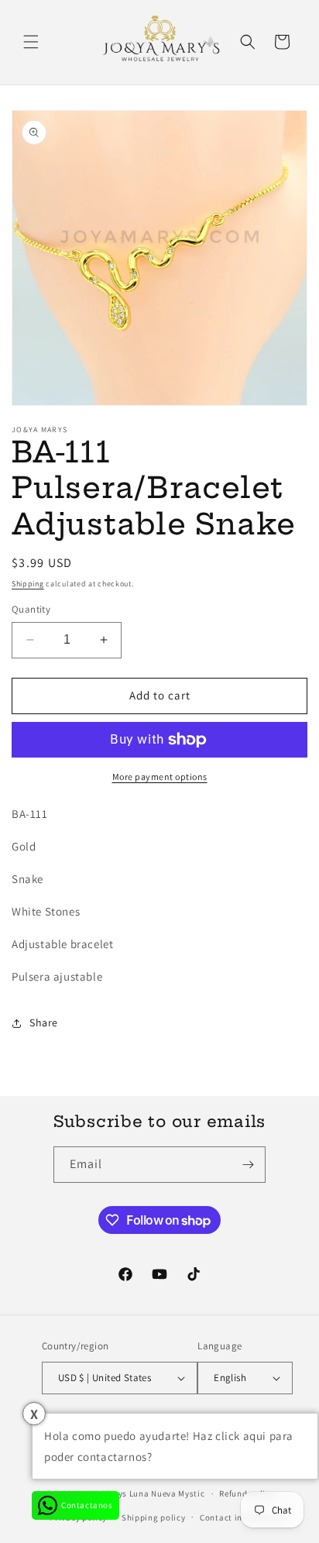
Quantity (31, 609)
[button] (31, 42)
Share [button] (43, 1022)
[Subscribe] (248, 1164)
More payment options (160, 776)
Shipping (28, 584)
